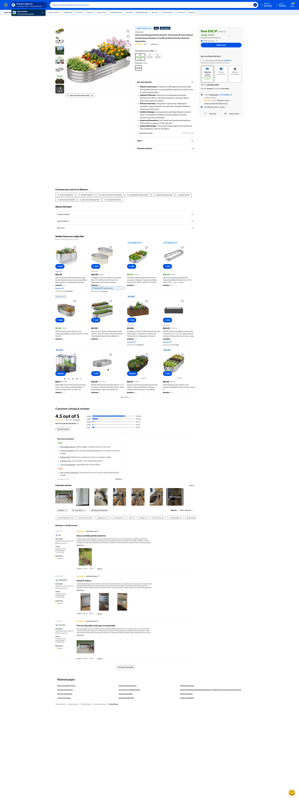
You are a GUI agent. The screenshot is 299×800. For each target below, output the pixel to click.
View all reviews (63, 429)
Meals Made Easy (142, 12)
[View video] (128, 46)
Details (222, 107)
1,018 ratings (154, 44)
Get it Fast (79, 12)
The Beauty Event (116, 12)
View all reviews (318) (125, 667)
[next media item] (128, 58)
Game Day (129, 12)
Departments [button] (9, 12)
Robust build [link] (65, 457)
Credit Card (181, 12)
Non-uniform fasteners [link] (69, 472)
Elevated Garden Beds (126, 698)
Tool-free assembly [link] (67, 464)
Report (99, 568)
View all (191, 485)
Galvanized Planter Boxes (127, 685)
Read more (80, 545)
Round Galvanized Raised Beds (129, 690)
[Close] (43, 13)
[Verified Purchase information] (98, 531)
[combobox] (154, 5)
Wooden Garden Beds (64, 694)
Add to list (212, 113)
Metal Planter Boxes (187, 685)
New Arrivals (102, 12)
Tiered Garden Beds (64, 698)
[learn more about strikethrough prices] (225, 32)
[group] (146, 44)
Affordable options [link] (67, 447)
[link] (108, 288)
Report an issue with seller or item (216, 103)
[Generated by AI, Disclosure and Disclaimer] (193, 133)
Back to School (54, 12)
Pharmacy (90, 12)
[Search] (255, 5)
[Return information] (216, 41)
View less (118, 479)
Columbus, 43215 (213, 85)
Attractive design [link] (67, 450)
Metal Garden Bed (186, 694)
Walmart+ (192, 12)
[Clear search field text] (250, 5)
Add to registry (234, 113)
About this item (63, 206)
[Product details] (192, 214)
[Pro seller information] (231, 95)
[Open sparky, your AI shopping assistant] (291, 792)
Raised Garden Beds (125, 694)
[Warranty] (192, 228)
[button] (267, 5)
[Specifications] (192, 221)
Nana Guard (139, 32)
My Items (155, 12)
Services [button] (23, 12)
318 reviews (76, 420)
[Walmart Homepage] (6, 5)
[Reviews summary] (148, 44)
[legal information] (220, 38)
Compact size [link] (65, 461)
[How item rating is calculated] (78, 423)
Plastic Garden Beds (187, 698)
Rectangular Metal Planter (66, 685)
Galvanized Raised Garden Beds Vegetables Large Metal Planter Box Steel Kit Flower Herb (210, 690)
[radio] (140, 57)
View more (124, 397)
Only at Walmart (167, 12)
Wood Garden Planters (65, 690)
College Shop (67, 12)
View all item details (146, 133)
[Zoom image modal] (128, 41)
